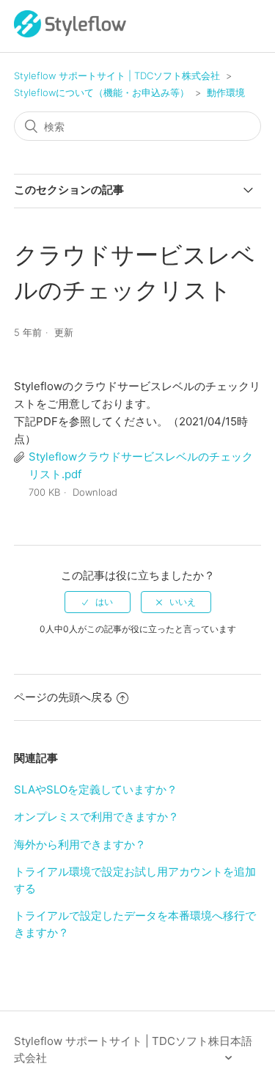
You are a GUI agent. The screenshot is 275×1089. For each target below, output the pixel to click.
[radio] (98, 602)
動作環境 (226, 92)
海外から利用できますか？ (80, 844)
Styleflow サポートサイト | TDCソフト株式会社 (117, 75)
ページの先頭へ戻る (63, 697)
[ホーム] (70, 33)
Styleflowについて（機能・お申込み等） (101, 92)
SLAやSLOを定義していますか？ (95, 789)
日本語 (235, 1041)
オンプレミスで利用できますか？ (96, 817)
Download (95, 492)
